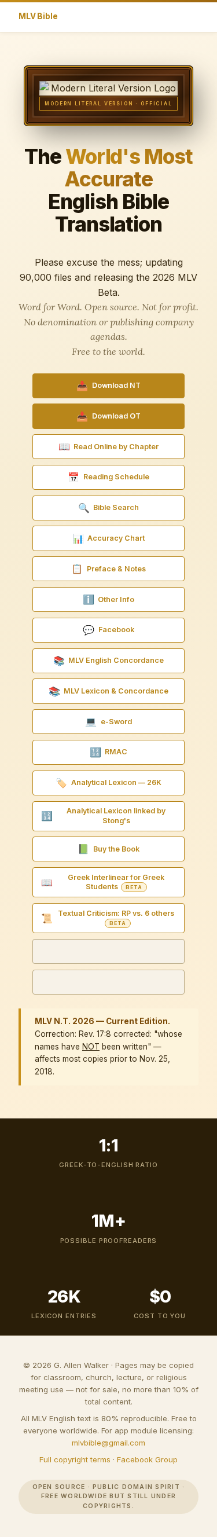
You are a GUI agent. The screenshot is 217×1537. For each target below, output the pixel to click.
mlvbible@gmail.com (108, 1442)
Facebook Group (147, 1459)
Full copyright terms (75, 1459)
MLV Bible (38, 16)
